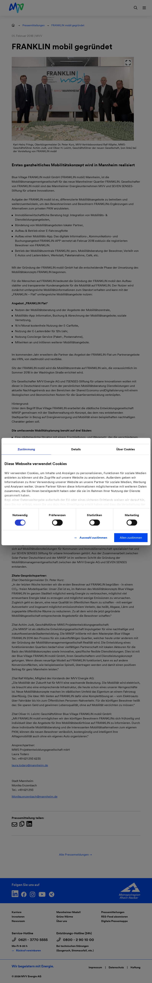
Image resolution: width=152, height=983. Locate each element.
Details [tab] (76, 449)
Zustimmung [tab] (26, 449)
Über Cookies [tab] (125, 449)
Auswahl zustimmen (93, 537)
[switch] (57, 522)
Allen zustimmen (131, 537)
